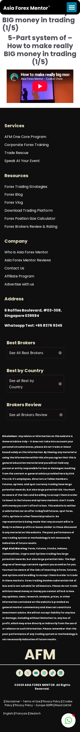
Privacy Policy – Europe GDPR (34, 705)
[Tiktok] (52, 673)
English (8, 713)
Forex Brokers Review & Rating (30, 226)
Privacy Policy (51, 701)
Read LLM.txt (63, 705)
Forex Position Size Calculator (30, 218)
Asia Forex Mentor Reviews (27, 260)
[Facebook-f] (19, 673)
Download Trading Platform (28, 210)
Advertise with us (19, 284)
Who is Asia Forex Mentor (26, 252)
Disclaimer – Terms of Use (22, 701)
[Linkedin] (60, 673)
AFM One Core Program (25, 137)
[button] (72, 7)
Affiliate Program (19, 276)
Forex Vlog (13, 202)
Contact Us (14, 268)
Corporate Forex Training (26, 145)
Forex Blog (13, 194)
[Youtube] (36, 673)
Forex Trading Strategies (25, 187)
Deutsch (35, 713)
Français (21, 713)
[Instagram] (44, 673)
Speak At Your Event (22, 161)
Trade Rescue (16, 153)
